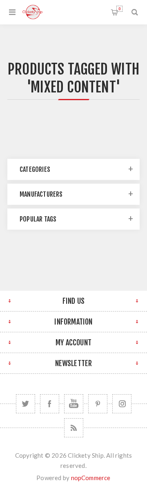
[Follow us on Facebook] (49, 403)
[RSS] (73, 427)
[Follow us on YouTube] (73, 403)
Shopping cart (119, 9)
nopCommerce (91, 477)
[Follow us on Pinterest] (97, 403)
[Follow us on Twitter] (25, 403)
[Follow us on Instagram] (121, 403)
